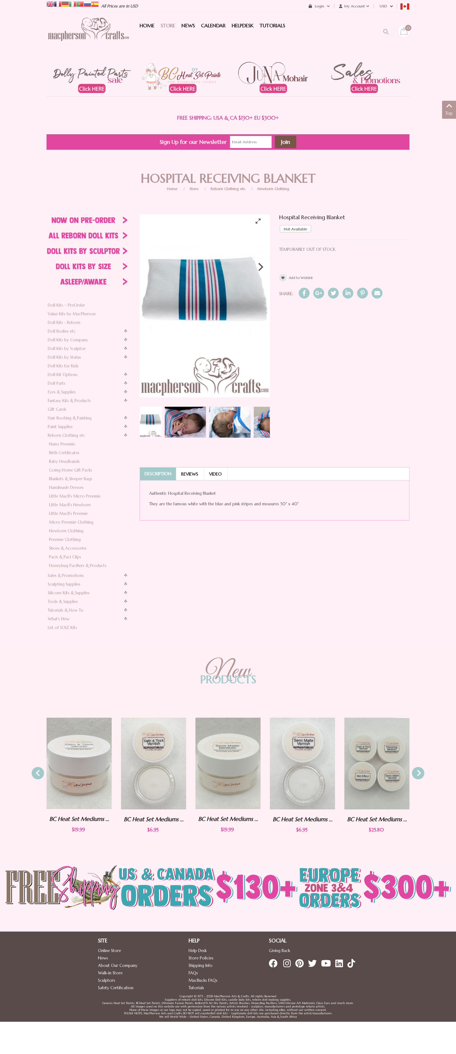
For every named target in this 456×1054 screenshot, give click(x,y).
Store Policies (201, 958)
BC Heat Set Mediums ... (79, 819)
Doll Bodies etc (62, 331)
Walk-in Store (110, 973)
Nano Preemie (62, 444)
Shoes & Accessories (68, 548)
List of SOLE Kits (62, 627)
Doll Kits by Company (68, 340)
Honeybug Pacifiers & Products (77, 565)
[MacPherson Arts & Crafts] (88, 35)
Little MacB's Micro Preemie (75, 496)
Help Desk (198, 950)
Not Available (295, 229)
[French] (57, 3)
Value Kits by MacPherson (72, 314)
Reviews (189, 474)
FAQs (193, 973)
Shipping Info (200, 965)
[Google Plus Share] (318, 293)
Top (449, 113)
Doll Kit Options (63, 374)
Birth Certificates (64, 452)
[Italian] (72, 3)
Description (158, 473)
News (103, 958)
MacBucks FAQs (203, 980)
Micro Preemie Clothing (71, 522)
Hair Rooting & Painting (70, 418)
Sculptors (106, 980)
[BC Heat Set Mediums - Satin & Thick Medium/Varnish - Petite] (79, 763)
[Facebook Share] (304, 293)
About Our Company (117, 965)
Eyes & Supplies (62, 392)
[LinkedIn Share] (347, 293)
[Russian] (87, 3)
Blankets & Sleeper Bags (70, 478)
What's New (58, 619)
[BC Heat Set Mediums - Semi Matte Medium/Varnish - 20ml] (153, 763)
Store (194, 188)
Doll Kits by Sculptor (67, 348)
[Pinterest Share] (362, 293)
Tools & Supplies (63, 601)
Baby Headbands (64, 461)
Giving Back (279, 950)
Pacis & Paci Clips (65, 557)
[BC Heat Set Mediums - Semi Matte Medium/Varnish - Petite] (228, 763)
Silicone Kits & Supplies (69, 593)
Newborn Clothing (273, 188)
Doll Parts (56, 383)
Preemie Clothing (65, 539)
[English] (50, 3)
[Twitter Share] (333, 293)
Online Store (109, 950)
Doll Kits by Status (64, 357)
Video (215, 474)
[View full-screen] (260, 221)
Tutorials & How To (65, 610)
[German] (65, 3)
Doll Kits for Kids (63, 366)
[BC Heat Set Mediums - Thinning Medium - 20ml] (376, 763)
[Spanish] (95, 3)
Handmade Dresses (66, 487)
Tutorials (196, 987)
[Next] (260, 267)
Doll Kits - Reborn (64, 322)
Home (172, 188)
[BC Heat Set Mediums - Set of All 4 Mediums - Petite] (302, 763)
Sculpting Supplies (64, 584)
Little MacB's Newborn (70, 504)
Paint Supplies (60, 426)
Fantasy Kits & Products (69, 400)
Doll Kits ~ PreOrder (66, 305)
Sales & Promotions (66, 575)
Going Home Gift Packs (70, 470)
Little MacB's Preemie (68, 513)
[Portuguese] (80, 3)
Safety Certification (115, 987)
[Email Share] (377, 293)
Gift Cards (57, 409)
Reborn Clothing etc (228, 188)
